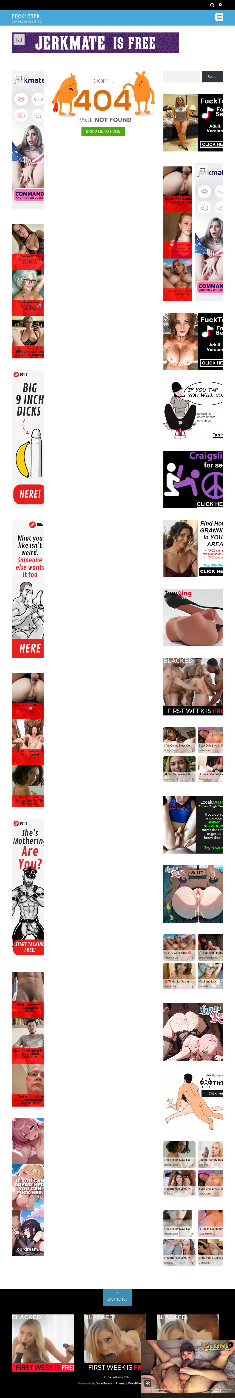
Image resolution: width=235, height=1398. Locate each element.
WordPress (104, 1383)
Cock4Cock (115, 1377)
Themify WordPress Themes (136, 1383)
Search (212, 76)
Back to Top (117, 1299)
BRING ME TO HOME (103, 131)
